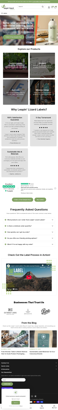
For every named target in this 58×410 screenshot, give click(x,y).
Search (42, 6)
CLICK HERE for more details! (41, 1)
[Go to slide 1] (26, 42)
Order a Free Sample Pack (22, 199)
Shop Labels (32, 37)
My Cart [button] (54, 406)
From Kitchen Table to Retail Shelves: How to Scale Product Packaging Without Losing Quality (14, 353)
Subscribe (7, 384)
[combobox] (31, 6)
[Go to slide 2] (28, 42)
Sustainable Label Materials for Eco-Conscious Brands (42, 353)
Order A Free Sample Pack (14, 37)
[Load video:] (29, 276)
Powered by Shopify (37, 399)
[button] (55, 7)
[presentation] (2, 339)
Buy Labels (40, 199)
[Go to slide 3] (30, 42)
